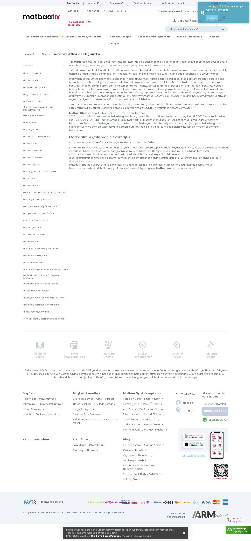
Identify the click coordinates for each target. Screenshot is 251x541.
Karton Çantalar (32, 227)
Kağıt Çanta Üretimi (173, 3)
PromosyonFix (117, 3)
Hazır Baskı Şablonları (35, 414)
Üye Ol (212, 17)
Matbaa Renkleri (32, 185)
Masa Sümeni (152, 424)
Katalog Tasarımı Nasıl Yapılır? (40, 171)
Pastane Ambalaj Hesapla (154, 36)
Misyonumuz (46, 399)
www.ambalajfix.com (99, 104)
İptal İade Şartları (103, 404)
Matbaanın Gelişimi (34, 157)
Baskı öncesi (30, 143)
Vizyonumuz (30, 404)
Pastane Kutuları (143, 3)
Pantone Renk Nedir (34, 115)
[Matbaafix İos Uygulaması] (195, 444)
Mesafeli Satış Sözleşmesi (88, 414)
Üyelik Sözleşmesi (83, 399)
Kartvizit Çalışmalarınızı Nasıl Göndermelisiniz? (38, 108)
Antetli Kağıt (149, 419)
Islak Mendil (79, 445)
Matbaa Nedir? (32, 80)
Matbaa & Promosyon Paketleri (84, 36)
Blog (44, 54)
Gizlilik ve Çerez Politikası (106, 536)
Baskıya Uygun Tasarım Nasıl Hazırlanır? (45, 297)
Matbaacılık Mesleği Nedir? (38, 136)
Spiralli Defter (131, 419)
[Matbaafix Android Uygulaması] (195, 436)
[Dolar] (126, 11)
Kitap (147, 399)
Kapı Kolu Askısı (132, 429)
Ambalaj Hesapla (120, 36)
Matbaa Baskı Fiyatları (35, 255)
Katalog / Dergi (132, 399)
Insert (157, 399)
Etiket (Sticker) (132, 414)
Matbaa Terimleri (33, 150)
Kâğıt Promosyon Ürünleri (37, 311)
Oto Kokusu (96, 445)
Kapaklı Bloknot (153, 414)
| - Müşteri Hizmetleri (194, 11)
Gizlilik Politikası (105, 399)
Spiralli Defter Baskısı (34, 234)
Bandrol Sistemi (32, 73)
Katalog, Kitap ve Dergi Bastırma (41, 248)
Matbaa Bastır (31, 241)
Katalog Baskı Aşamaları (37, 199)
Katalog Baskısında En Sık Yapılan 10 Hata (46, 269)
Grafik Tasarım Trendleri (36, 290)
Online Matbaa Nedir (34, 87)
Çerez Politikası (82, 404)
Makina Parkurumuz (189, 36)
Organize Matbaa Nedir (36, 94)
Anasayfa (29, 54)
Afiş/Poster (130, 409)
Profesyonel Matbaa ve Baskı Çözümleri (44, 192)
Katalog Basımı (32, 129)
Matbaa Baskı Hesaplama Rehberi (42, 304)
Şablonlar (214, 36)
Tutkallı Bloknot (132, 424)
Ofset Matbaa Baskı (34, 262)
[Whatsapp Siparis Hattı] (238, 530)
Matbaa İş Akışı (32, 164)
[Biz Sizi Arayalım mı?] (238, 520)
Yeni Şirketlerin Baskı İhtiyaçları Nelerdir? (44, 318)
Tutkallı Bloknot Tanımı (36, 220)
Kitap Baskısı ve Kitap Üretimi (39, 213)
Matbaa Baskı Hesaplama (42, 36)
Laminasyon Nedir (33, 101)
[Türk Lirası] (118, 11)
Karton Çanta (131, 404)
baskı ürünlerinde (139, 79)
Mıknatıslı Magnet (154, 429)
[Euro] (122, 11)
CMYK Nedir (30, 122)
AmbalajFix (94, 3)
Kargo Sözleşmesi (83, 409)
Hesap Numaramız (34, 409)
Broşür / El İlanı (151, 404)
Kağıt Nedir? (30, 178)
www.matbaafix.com (150, 96)
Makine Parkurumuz (52, 404)
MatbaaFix (73, 3)
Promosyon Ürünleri (84, 450)
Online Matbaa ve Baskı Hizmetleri (41, 283)
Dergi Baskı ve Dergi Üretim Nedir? (41, 206)
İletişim (114, 43)
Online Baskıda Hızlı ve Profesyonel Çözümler (41, 277)
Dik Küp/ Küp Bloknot (152, 409)
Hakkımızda (29, 399)
